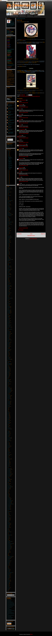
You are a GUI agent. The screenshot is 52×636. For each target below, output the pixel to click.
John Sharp (20, 104)
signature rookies (8, 485)
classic (7, 272)
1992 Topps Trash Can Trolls (10, 606)
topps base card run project (9, 556)
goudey (7, 330)
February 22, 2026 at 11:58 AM (23, 142)
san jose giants (8, 470)
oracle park (8, 423)
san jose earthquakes (9, 469)
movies (7, 407)
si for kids (8, 484)
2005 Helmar (8, 608)
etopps (7, 302)
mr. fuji (7, 408)
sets (7, 482)
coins (7, 275)
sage (7, 467)
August (9, 151)
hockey (26, 96)
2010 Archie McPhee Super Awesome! (11, 610)
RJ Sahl (20, 119)
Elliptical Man (21, 158)
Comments (9, 140)
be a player (8, 227)
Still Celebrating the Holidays (10, 161)
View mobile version (31, 235)
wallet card (8, 583)
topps (7, 555)
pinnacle (8, 436)
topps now (8, 559)
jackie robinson (8, 361)
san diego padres (8, 468)
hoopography (8, 350)
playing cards (8, 439)
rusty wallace (8, 464)
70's (7, 197)
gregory (20, 135)
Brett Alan (20, 148)
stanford (8, 513)
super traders (8, 527)
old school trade (8, 420)
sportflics (8, 495)
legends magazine (9, 381)
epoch (7, 300)
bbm (7, 226)
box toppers (8, 246)
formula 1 (8, 317)
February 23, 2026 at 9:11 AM (23, 165)
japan (7, 362)
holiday (7, 348)
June (8, 153)
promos (7, 450)
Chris (20, 177)
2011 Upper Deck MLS (9, 611)
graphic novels (8, 332)
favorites (8, 305)
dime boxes (8, 289)
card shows (8, 258)
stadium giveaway (9, 511)
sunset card (8, 526)
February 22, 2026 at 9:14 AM (23, 117)
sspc (7, 510)
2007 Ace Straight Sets (9, 609)
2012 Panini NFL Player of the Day (10, 615)
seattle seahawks (8, 479)
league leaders (8, 379)
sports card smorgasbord (9, 500)
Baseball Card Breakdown (10, 132)
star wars (8, 514)
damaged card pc (8, 286)
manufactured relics (9, 391)
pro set (7, 449)
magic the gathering (9, 389)
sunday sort (8, 525)
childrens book (8, 270)
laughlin (7, 377)
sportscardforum (8, 509)
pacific (7, 424)
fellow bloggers (8, 306)
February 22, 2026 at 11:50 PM (23, 156)
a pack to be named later (9, 200)
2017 (8, 177)
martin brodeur (8, 392)
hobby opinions (8, 346)
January (9, 169)
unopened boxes (8, 573)
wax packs (8, 585)
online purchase (8, 422)
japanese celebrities (9, 363)
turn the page (8, 570)
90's (20, 96)
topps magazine (8, 558)
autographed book (9, 213)
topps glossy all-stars (9, 557)
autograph (22, 96)
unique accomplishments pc (9, 572)
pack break (8, 425)
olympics (8, 421)
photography (8, 435)
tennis (7, 539)
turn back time (8, 569)
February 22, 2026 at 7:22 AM (23, 102)
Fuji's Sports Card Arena (12, 32)
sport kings (8, 494)
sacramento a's (8, 466)
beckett (7, 229)
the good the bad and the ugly (10, 543)
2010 (8, 183)
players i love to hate (9, 438)
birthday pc (8, 232)
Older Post (43, 233)
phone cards (8, 434)
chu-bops (8, 271)
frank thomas (8, 318)
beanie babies (8, 228)
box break (8, 245)
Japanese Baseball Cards (10, 114)
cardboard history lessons (9, 259)
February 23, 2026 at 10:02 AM (23, 175)
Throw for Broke (9, 112)
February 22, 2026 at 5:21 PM (23, 146)
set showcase (8, 481)
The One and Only (10, 162)
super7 (7, 528)
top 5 (7, 554)
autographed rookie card (9, 214)
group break (8, 335)
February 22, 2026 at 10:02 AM (23, 127)
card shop (8, 257)
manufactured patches (9, 390)
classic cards (8, 273)
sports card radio (8, 499)
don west (8, 290)
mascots (8, 393)
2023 (8, 172)
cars (7, 261)
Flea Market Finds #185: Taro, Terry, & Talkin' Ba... (10, 158)
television (8, 538)
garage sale (8, 321)
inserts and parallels (30, 96)
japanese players (8, 364)
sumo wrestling (8, 524)
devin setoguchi (8, 288)
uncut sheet (8, 571)
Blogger (31, 634)
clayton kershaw (8, 274)
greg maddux (8, 334)
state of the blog (8, 515)
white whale (8, 588)
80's (7, 198)
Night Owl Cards (9, 126)
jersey (7, 365)
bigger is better (8, 230)
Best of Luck (9, 159)
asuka (7, 211)
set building (8, 480)
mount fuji (8, 405)
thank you (8, 540)
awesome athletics (9, 215)
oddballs (8, 419)
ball (7, 216)
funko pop (8, 319)
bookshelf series (8, 242)
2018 (8, 176)
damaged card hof (9, 285)
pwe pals (8, 451)
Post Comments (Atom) (33, 238)
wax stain (8, 586)
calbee (7, 256)
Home (31, 233)
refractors (8, 455)
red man (8, 453)
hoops (7, 351)
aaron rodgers (8, 201)
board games (8, 240)
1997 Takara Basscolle (9, 607)
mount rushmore (8, 406)
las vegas (8, 376)
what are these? (8, 587)
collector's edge (8, 276)
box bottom (8, 244)
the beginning (8, 542)
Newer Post (19, 233)
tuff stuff (8, 568)
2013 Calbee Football (9, 616)
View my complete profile (9, 26)
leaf (7, 378)
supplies (8, 529)
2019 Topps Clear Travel (9, 618)
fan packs (8, 304)
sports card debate (9, 498)
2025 (8, 170)
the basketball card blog (9, 541)
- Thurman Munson (9, 44)
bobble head (8, 241)
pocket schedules (8, 440)
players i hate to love (9, 437)
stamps (7, 512)
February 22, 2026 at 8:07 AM (23, 112)
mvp (7, 410)
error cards (8, 301)
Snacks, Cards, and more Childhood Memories (10, 168)
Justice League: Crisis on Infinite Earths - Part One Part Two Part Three (11, 109)
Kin (19, 139)
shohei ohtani (8, 483)
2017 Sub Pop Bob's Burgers (10, 617)
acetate (7, 202)
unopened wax (8, 574)
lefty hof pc (8, 380)
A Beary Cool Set (9, 160)
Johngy (20, 124)
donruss (8, 291)
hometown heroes (9, 349)
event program (8, 303)
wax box (8, 584)
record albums (8, 452)
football (7, 316)
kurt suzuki (8, 375)
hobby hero (8, 345)
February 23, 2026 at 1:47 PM (23, 181)
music (7, 409)
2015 (8, 179)
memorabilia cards (37, 96)
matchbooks (8, 394)
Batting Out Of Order (22, 144)
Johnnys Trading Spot (22, 100)
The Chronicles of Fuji (24, 5)
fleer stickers (8, 315)
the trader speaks (8, 545)
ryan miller (8, 465)
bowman (8, 243)
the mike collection (9, 544)
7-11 (7, 196)
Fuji (19, 183)
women (7, 589)
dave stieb (8, 287)
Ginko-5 (20, 114)
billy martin (8, 231)
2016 (8, 178)
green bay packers (9, 333)
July (8, 152)
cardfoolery (8, 260)
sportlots (8, 496)
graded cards (8, 331)
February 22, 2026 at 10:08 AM (23, 133)
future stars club (8, 320)
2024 (8, 171)
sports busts (8, 497)
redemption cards (8, 454)
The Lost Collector (22, 129)
